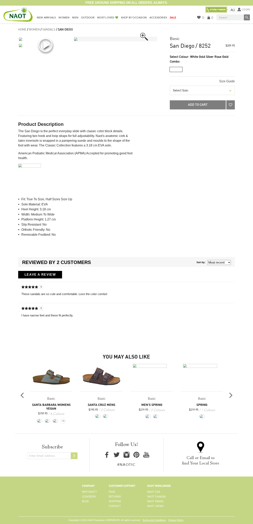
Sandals (48, 29)
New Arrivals (46, 17)
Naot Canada (156, 496)
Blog (85, 501)
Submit (74, 455)
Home (22, 29)
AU (232, 10)
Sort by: (200, 262)
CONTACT (115, 506)
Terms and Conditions (154, 520)
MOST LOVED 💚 (107, 17)
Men (75, 17)
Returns (115, 496)
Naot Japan (155, 506)
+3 (63, 421)
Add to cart (198, 104)
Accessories (158, 17)
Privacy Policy (175, 520)
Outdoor (87, 17)
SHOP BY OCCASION (134, 17)
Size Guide (227, 81)
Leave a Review (40, 274)
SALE (173, 17)
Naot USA (153, 492)
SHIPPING (115, 501)
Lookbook (89, 496)
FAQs (112, 492)
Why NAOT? (89, 492)
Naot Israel (155, 501)
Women (64, 17)
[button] (230, 104)
